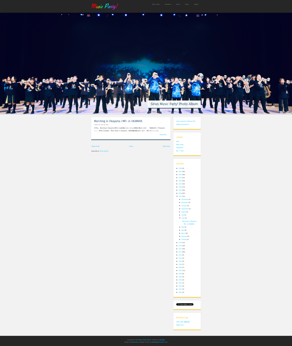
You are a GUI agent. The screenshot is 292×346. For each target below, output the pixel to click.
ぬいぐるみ (180, 151)
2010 (180, 261)
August (183, 212)
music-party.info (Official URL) (186, 121)
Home (131, 146)
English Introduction (182, 124)
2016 (180, 242)
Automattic (134, 342)
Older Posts (166, 146)
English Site (180, 325)
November (184, 202)
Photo (187, 4)
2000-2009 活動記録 (183, 322)
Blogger (162, 340)
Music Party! (156, 4)
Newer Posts (96, 146)
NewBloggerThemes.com (160, 342)
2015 (180, 246)
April (183, 230)
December (185, 199)
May (182, 227)
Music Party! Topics (145, 340)
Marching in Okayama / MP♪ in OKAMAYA (118, 121)
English (196, 4)
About (178, 4)
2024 (180, 174)
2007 (180, 270)
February (184, 236)
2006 (180, 274)
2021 (180, 184)
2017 (180, 196)
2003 (180, 283)
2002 (180, 286)
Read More (163, 134)
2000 (180, 292)
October (184, 206)
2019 (180, 190)
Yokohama (179, 147)
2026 (180, 168)
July (182, 215)
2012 (180, 255)
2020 (180, 187)
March (183, 233)
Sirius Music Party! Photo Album (174, 104)
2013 (180, 252)
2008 (180, 267)
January (184, 239)
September (185, 209)
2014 (180, 249)
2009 (180, 264)
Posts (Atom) (104, 151)
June (183, 218)
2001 (180, 289)
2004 (180, 280)
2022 (180, 181)
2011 (180, 258)
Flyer (177, 141)
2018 (180, 193)
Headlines (168, 4)
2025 (180, 171)
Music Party (179, 144)
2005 (180, 277)
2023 (180, 178)
